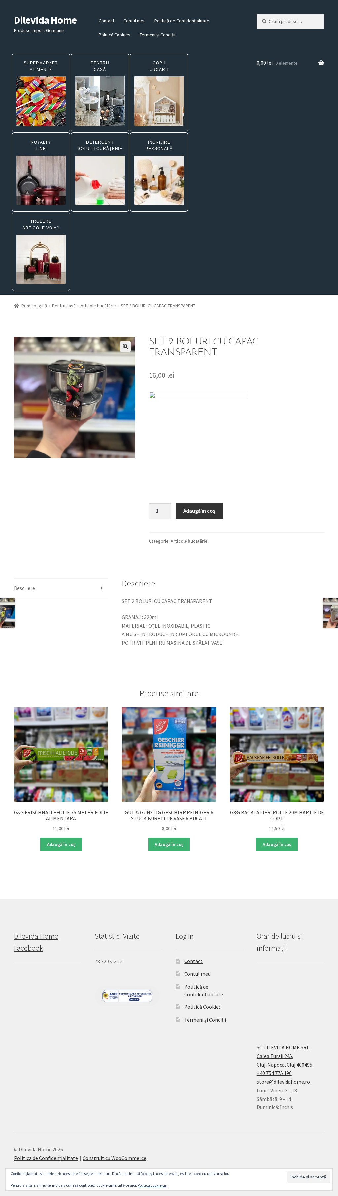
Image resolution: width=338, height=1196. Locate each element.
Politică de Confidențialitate (181, 21)
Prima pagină (34, 305)
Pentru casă (64, 305)
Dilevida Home (45, 20)
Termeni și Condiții (157, 35)
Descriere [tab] (24, 588)
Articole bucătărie (98, 305)
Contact (106, 21)
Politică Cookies (114, 35)
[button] (125, 346)
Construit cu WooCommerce (114, 1158)
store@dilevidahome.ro (283, 1081)
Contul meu (134, 21)
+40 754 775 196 (274, 1073)
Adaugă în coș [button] (61, 844)
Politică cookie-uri (152, 1185)
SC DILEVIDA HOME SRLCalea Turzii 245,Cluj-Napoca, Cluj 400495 (284, 1056)
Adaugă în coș (199, 510)
